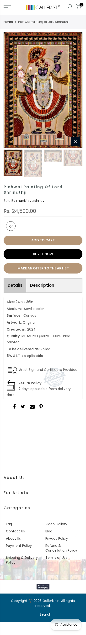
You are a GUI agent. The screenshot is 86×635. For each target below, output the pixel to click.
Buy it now (43, 254)
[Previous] (10, 90)
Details (15, 285)
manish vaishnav (30, 200)
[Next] (76, 90)
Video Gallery (56, 524)
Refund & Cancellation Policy (61, 548)
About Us (13, 538)
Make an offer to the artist (43, 268)
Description (42, 285)
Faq (9, 524)
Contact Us (15, 531)
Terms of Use (56, 557)
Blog (48, 531)
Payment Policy (19, 545)
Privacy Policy (56, 538)
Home (8, 22)
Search (45, 614)
